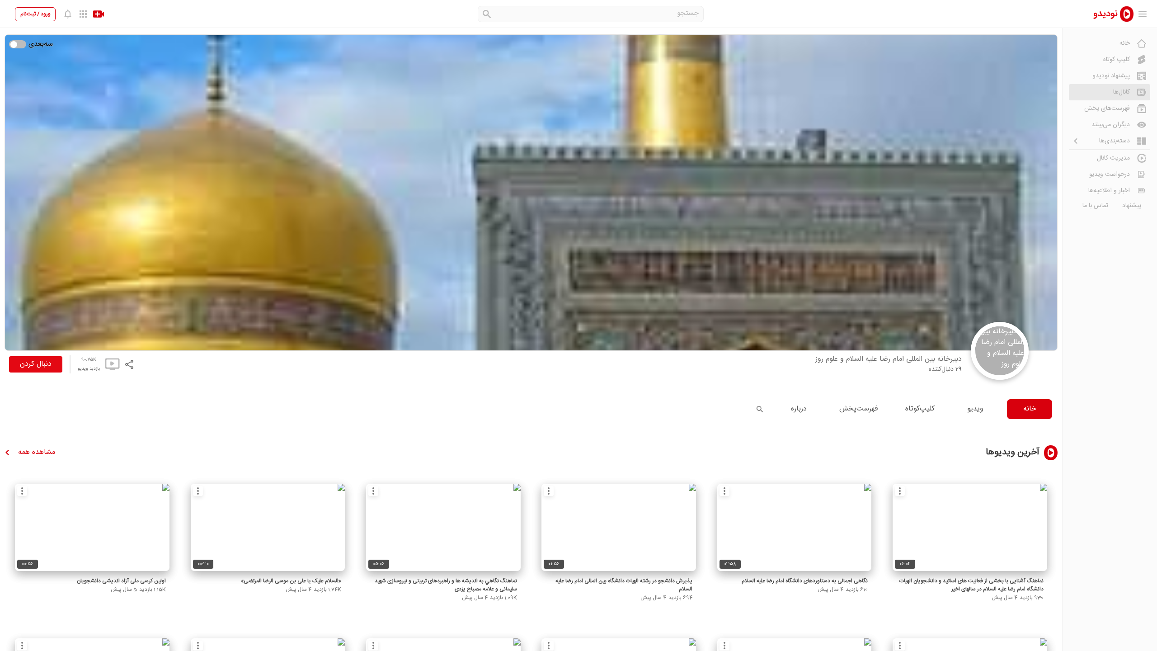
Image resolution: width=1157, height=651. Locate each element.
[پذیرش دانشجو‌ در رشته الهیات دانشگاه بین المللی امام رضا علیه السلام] (618, 527)
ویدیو (975, 409)
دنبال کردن (36, 364)
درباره (799, 409)
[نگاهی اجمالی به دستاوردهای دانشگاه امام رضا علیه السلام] (794, 527)
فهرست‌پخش (858, 409)
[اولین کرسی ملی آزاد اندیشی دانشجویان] (92, 527)
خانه (1029, 409)
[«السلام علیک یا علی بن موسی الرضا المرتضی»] (268, 527)
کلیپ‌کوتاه (920, 409)
